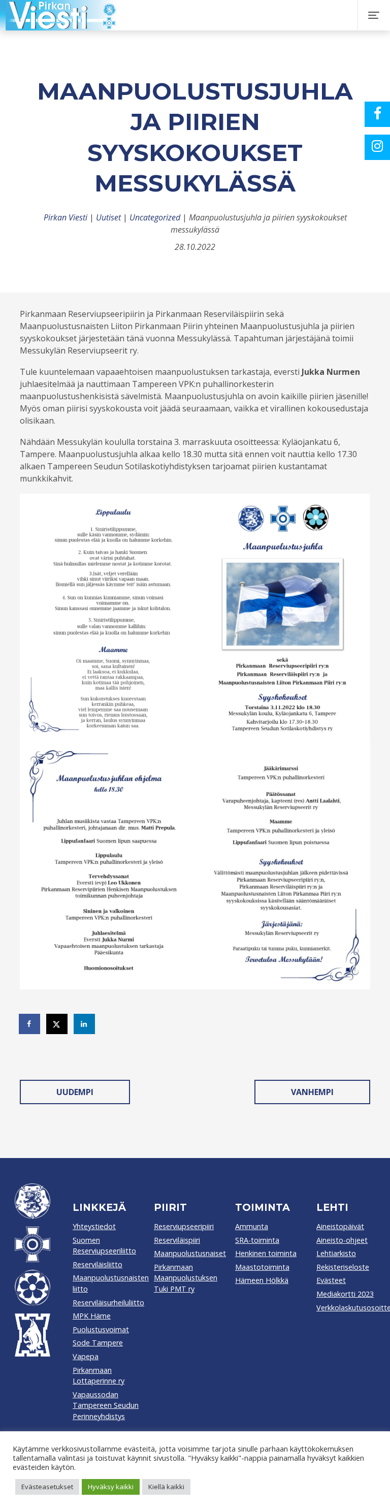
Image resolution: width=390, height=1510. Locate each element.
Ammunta (251, 1226)
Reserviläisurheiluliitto (108, 1302)
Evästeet (331, 1280)
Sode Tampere (98, 1342)
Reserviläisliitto (97, 1264)
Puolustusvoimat (101, 1329)
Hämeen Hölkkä (261, 1280)
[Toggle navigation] (374, 15)
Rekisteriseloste (342, 1267)
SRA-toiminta (257, 1240)
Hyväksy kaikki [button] (111, 1486)
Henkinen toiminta (266, 1253)
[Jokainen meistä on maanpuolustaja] (191, 15)
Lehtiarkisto (336, 1253)
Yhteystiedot (94, 1226)
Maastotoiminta (262, 1267)
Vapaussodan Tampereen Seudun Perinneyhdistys (106, 1405)
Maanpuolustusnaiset (190, 1253)
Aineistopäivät (340, 1226)
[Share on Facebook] (30, 1024)
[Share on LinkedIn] (85, 1024)
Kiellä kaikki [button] (166, 1486)
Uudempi (74, 1092)
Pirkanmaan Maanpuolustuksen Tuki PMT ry (185, 1278)
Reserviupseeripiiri (184, 1226)
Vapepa (86, 1356)
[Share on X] (57, 1024)
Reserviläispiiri (177, 1240)
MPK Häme (92, 1316)
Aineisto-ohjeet (342, 1240)
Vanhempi (312, 1092)
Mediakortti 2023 (345, 1294)
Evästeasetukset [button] (47, 1486)
